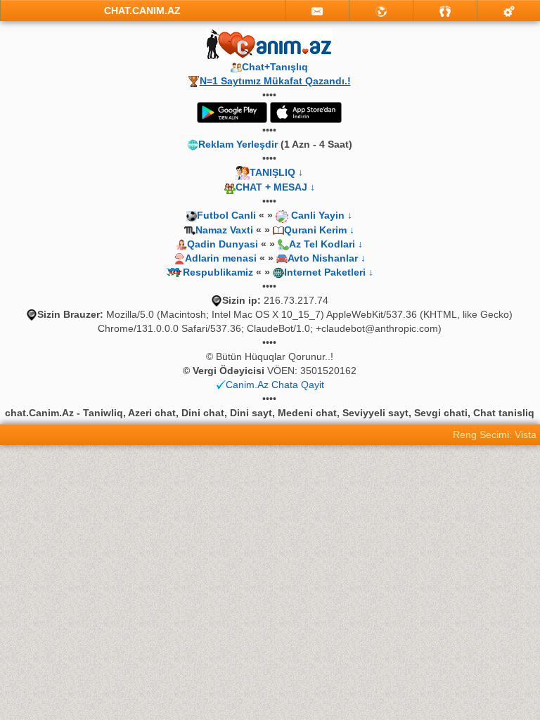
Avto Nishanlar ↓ (327, 258)
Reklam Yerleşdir (238, 144)
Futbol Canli (226, 215)
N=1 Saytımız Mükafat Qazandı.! (275, 80)
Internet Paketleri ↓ (328, 272)
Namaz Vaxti (225, 230)
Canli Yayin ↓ (321, 215)
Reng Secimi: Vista (494, 434)
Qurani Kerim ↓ (319, 230)
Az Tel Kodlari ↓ (326, 244)
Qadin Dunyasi (222, 244)
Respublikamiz (218, 272)
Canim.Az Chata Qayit (275, 384)
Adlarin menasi (221, 258)
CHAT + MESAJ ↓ (275, 187)
